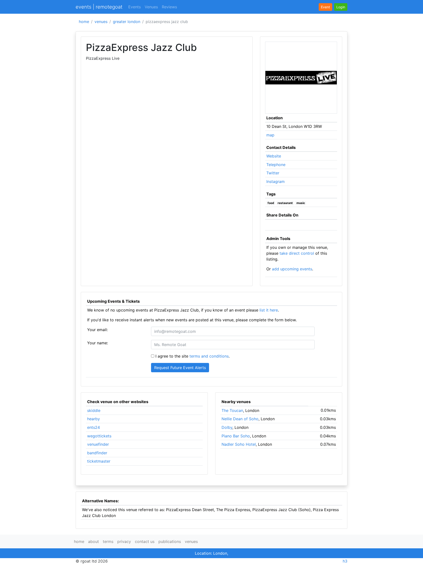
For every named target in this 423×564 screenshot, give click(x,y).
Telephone (275, 164)
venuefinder (98, 444)
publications (169, 541)
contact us (144, 541)
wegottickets (99, 435)
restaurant (285, 203)
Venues (151, 6)
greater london (126, 21)
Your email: (97, 329)
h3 (345, 561)
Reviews (169, 6)
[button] (340, 7)
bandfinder (97, 452)
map (270, 134)
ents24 (93, 427)
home (84, 21)
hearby (93, 418)
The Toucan (232, 410)
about (93, 541)
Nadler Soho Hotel (239, 444)
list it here (268, 310)
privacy (124, 541)
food (271, 203)
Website (273, 156)
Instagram (275, 181)
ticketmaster (98, 461)
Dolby (227, 427)
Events (134, 6)
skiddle (93, 410)
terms (108, 541)
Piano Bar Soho (236, 435)
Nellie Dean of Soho (240, 418)
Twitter (272, 172)
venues (100, 21)
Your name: (97, 342)
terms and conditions (209, 356)
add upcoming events (292, 268)
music (300, 203)
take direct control (297, 253)
